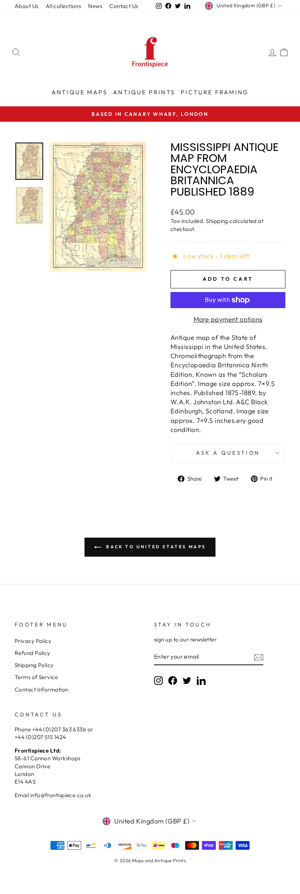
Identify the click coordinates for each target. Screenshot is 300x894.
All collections (63, 6)
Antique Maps (80, 92)
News (95, 6)
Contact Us (123, 6)
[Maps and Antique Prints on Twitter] (187, 680)
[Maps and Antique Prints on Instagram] (158, 680)
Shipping (217, 220)
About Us (26, 6)
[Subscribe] (258, 657)
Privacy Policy (33, 640)
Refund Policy (32, 652)
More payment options (228, 319)
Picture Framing (214, 92)
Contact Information (41, 689)
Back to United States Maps (155, 546)
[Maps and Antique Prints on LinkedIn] (201, 680)
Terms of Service (36, 677)
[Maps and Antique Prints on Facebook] (172, 680)
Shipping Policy (34, 665)
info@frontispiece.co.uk (60, 795)
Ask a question (228, 453)
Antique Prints (144, 92)
